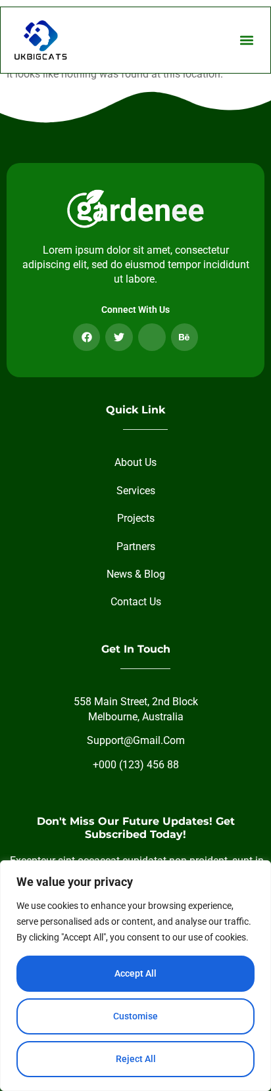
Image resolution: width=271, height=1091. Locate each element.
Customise (135, 1016)
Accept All (135, 973)
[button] (246, 40)
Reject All (136, 1059)
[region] (135, 975)
